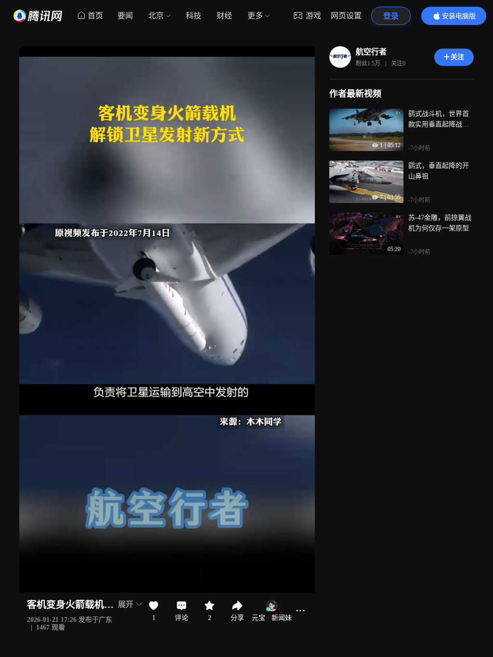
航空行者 (371, 52)
